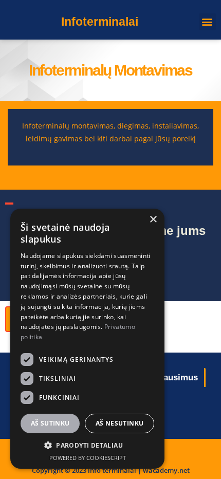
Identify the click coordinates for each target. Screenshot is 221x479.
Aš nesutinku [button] (120, 423)
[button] (207, 21)
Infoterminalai (99, 21)
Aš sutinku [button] (50, 423)
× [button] (153, 220)
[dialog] (87, 339)
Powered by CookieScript (87, 458)
